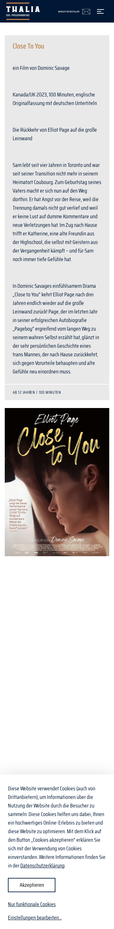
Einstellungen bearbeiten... (35, 917)
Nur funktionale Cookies (32, 904)
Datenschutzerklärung (42, 865)
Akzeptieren (32, 884)
